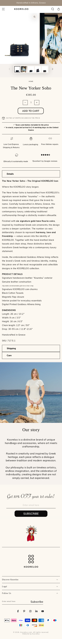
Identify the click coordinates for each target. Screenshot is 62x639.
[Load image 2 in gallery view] (24, 69)
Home (31, 81)
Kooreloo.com (26, 632)
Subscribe (31, 513)
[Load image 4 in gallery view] (38, 69)
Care (9, 355)
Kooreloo (36, 634)
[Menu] (3, 9)
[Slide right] (52, 69)
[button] (53, 9)
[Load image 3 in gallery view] (31, 69)
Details (10, 174)
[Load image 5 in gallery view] (45, 69)
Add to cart (30, 110)
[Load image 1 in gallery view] (17, 69)
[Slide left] (9, 69)
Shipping (11, 348)
